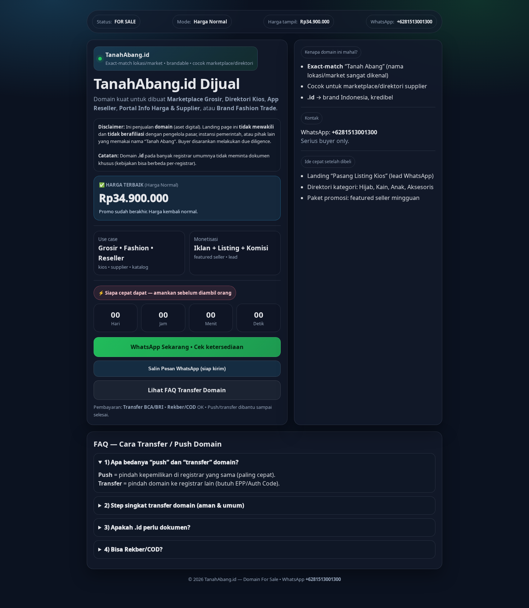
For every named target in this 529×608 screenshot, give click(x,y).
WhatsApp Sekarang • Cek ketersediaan (187, 347)
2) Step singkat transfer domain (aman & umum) (174, 505)
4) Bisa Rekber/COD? (133, 549)
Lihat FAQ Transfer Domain (187, 390)
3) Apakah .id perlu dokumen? (147, 527)
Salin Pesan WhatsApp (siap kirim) (187, 368)
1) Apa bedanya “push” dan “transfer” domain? (171, 462)
